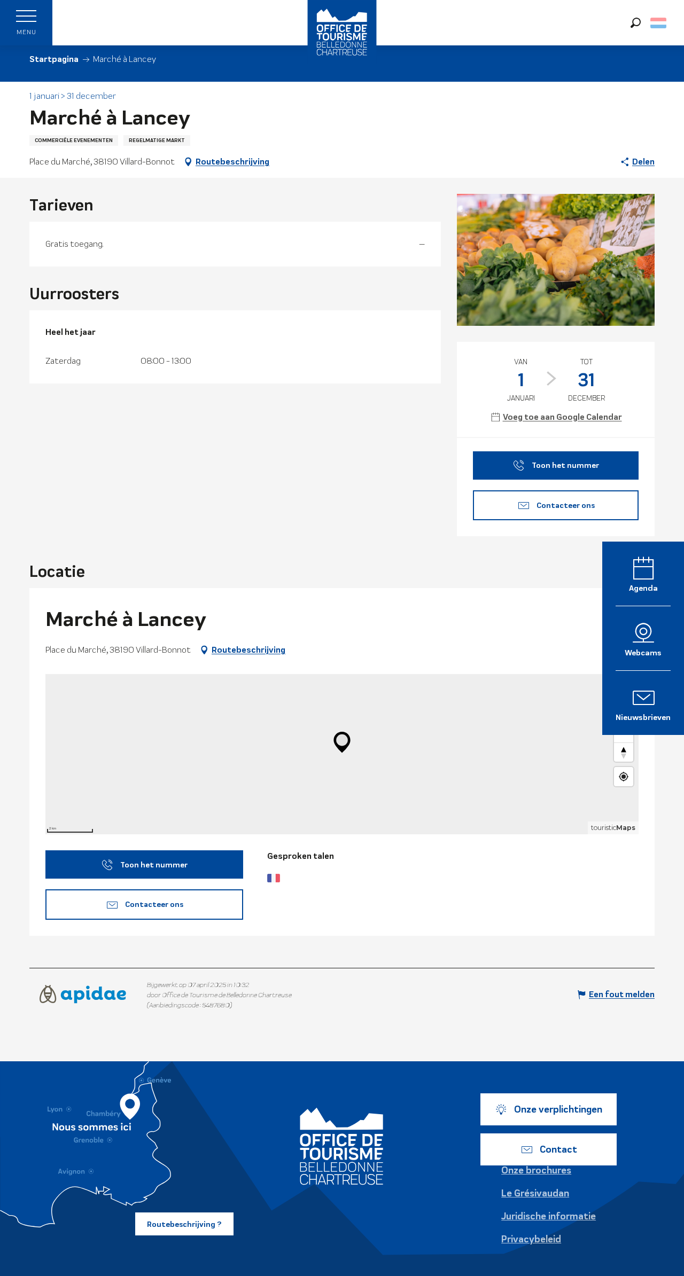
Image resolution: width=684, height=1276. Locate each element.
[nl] (659, 23)
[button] (635, 22)
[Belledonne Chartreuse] (342, 1146)
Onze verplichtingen (558, 1109)
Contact (558, 1149)
